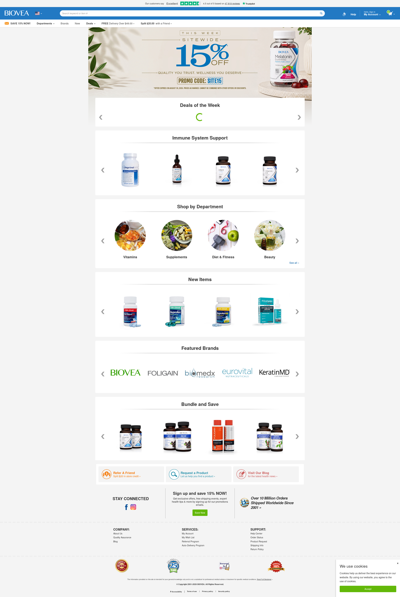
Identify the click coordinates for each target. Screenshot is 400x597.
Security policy (224, 591)
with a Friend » (156, 23)
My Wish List (188, 537)
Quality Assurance (122, 537)
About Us (117, 533)
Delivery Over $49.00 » (118, 23)
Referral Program (190, 541)
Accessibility (177, 592)
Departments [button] (44, 23)
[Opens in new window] (126, 507)
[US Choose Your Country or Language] (38, 13)
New (77, 23)
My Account (187, 533)
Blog (115, 541)
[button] (102, 241)
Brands (65, 23)
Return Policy (257, 549)
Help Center (256, 533)
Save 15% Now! (20, 23)
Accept (368, 588)
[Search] (321, 13)
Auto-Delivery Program (193, 545)
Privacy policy (207, 591)
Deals (89, 23)
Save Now (200, 512)
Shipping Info (256, 545)
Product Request (258, 541)
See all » (294, 263)
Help (353, 14)
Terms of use (192, 591)
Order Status (256, 537)
